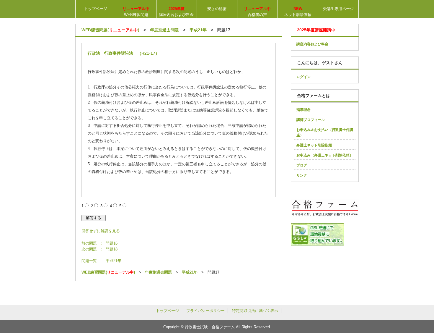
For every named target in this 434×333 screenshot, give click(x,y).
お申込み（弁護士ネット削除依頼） (324, 155)
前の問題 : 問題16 (99, 243)
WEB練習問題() (110, 30)
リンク (301, 175)
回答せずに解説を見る (100, 231)
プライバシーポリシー (205, 310)
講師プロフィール (310, 120)
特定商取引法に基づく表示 (255, 310)
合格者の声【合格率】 (257, 12)
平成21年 (198, 30)
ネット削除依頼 (297, 12)
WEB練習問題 (136, 12)
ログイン (303, 77)
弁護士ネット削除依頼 (314, 145)
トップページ (95, 9)
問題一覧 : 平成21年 (101, 260)
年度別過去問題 (164, 30)
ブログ (301, 165)
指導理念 (303, 110)
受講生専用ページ (338, 9)
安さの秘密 (216, 9)
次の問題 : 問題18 (99, 249)
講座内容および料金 (176, 12)
